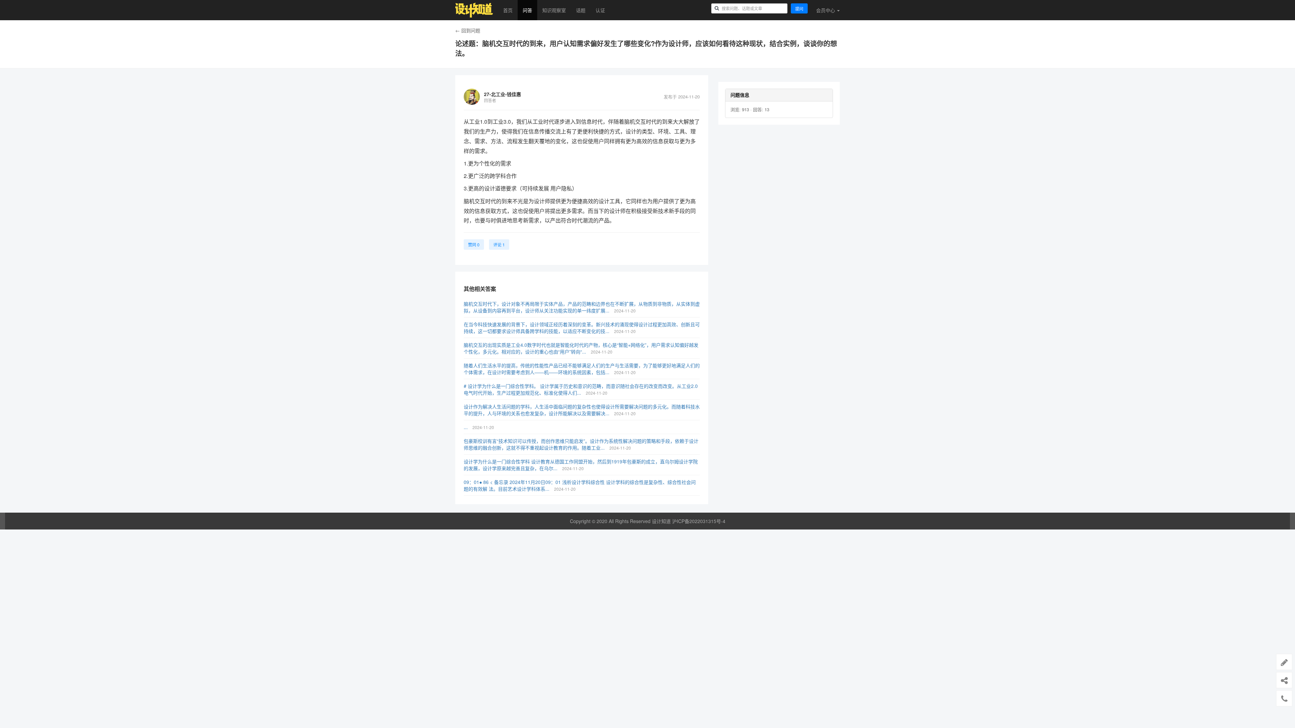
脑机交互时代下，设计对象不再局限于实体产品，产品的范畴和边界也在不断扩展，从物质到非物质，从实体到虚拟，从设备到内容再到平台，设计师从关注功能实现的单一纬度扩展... (582, 307)
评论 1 (499, 244)
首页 (508, 10)
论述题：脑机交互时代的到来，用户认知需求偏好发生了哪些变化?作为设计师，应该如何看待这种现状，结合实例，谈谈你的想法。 (646, 48)
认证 (600, 10)
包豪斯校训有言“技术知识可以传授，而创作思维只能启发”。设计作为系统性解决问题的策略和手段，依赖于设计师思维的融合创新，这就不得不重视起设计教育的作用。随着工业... (581, 444)
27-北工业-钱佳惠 (502, 94)
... (466, 427)
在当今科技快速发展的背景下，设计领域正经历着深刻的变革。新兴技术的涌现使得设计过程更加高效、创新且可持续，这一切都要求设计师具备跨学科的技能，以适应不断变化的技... (582, 327)
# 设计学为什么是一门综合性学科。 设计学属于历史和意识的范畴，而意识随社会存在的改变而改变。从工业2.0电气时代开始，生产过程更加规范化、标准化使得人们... (581, 389)
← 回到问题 (467, 30)
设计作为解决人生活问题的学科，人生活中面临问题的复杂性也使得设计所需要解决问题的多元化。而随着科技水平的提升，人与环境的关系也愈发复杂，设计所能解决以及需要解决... (582, 410)
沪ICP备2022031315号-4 (698, 521)
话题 (580, 10)
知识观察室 (554, 10)
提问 (799, 8)
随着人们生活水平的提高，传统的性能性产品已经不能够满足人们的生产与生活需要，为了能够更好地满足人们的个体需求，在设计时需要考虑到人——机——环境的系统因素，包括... (582, 368)
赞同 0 (474, 244)
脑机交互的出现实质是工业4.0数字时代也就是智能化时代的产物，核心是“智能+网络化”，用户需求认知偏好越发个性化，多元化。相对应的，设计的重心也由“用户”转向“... (581, 348)
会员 (825, 10)
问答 (527, 10)
